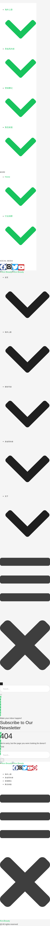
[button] (27, 304)
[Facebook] (3, 267)
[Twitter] (15, 267)
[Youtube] (21, 267)
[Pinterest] (34, 767)
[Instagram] (9, 267)
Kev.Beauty (5, 921)
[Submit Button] (1, 694)
